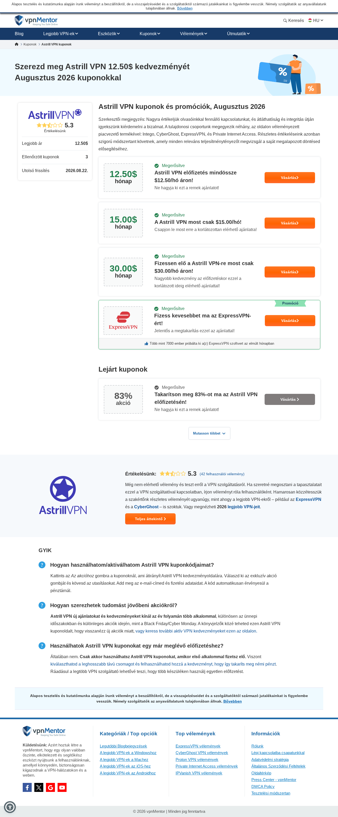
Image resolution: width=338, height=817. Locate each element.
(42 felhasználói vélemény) (222, 474)
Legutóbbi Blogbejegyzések (123, 746)
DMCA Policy (263, 786)
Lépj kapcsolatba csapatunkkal (277, 752)
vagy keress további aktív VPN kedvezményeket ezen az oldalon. (196, 631)
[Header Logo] (36, 20)
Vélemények (192, 33)
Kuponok (148, 33)
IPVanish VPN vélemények (199, 773)
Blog (19, 33)
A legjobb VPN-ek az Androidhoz (128, 773)
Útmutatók (236, 33)
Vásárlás (288, 178)
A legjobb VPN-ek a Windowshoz (128, 752)
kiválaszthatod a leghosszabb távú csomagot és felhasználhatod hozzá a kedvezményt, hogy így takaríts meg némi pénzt (163, 664)
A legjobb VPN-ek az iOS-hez (125, 766)
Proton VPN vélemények (197, 759)
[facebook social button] (27, 787)
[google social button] (50, 787)
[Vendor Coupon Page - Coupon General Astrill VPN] (209, 177)
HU (316, 20)
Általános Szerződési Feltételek (278, 766)
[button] (10, 807)
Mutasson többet (206, 433)
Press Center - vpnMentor (273, 779)
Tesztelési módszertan (270, 793)
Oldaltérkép (261, 773)
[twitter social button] (38, 787)
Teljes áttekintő (149, 519)
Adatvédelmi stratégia (270, 759)
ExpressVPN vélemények (198, 746)
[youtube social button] (62, 787)
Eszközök (107, 33)
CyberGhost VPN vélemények (202, 752)
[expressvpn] (209, 324)
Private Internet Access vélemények (207, 766)
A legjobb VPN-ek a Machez (124, 759)
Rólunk (257, 746)
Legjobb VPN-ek (58, 33)
